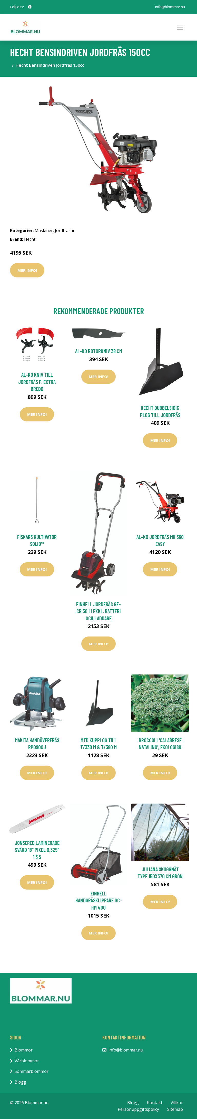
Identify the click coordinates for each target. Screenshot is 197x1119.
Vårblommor (27, 1061)
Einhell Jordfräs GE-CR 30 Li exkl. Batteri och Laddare (98, 611)
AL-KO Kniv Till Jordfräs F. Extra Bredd (37, 381)
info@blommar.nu (170, 6)
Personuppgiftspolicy (138, 1109)
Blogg (20, 1082)
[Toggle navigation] (180, 27)
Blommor (24, 1050)
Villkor (177, 1102)
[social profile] (30, 7)
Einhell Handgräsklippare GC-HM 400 (98, 900)
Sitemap (175, 1109)
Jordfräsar (65, 230)
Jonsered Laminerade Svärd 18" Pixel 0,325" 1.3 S (37, 850)
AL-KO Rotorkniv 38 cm (98, 351)
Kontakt (154, 1102)
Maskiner (44, 230)
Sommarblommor (31, 1071)
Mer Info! (27, 270)
